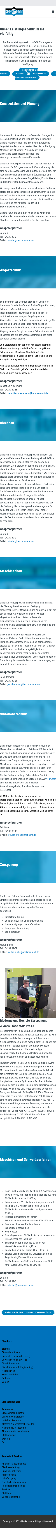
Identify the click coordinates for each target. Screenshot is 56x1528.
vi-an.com (51, 778)
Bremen (6, 1348)
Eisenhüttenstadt (10, 1363)
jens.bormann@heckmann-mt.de (23, 684)
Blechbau (20, 74)
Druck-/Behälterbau (11, 1471)
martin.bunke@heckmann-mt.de (23, 952)
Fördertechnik (9, 1474)
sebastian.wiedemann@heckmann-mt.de (27, 393)
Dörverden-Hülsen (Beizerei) (16, 1356)
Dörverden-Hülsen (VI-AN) (15, 1359)
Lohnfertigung (9, 1478)
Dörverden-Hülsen (11, 1352)
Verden (5, 1381)
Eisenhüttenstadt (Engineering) (17, 1367)
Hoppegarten (8, 1370)
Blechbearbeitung (11, 1467)
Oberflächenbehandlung (14, 1482)
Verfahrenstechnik (11, 1496)
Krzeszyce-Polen (10, 1374)
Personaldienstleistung (13, 1485)
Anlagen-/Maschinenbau (14, 1463)
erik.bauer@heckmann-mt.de (21, 834)
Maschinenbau (39, 74)
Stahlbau (6, 1493)
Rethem (6, 1378)
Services (6, 1489)
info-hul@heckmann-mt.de (20, 240)
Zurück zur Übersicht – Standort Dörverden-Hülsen (28, 1312)
